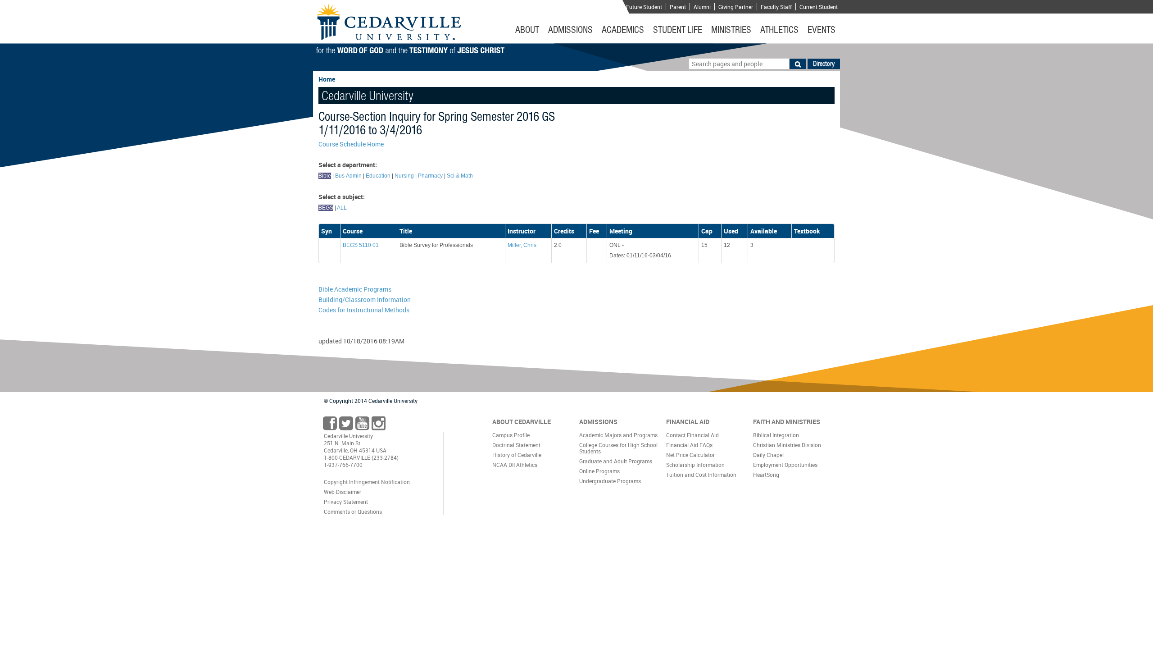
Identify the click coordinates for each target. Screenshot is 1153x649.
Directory (824, 63)
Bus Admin (348, 176)
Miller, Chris (522, 245)
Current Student (818, 6)
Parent (678, 6)
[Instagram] (379, 425)
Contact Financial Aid (692, 435)
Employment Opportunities (785, 464)
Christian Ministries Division (787, 444)
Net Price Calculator (690, 454)
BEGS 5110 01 (361, 245)
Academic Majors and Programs (618, 435)
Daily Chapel (768, 454)
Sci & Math (460, 176)
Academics (623, 30)
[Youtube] (362, 425)
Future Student (644, 6)
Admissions (570, 30)
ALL (342, 208)
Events (821, 30)
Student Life (677, 30)
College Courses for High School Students (618, 448)
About (527, 30)
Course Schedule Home (351, 144)
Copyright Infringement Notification (367, 481)
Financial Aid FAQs (689, 444)
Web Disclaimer (342, 491)
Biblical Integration (776, 435)
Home (326, 79)
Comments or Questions (353, 511)
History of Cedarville (516, 454)
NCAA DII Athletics (514, 464)
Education (378, 176)
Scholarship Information (695, 464)
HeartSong (766, 474)
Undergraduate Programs (610, 480)
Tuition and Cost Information (701, 474)
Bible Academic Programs (354, 289)
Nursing (404, 176)
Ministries (731, 30)
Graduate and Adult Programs (615, 461)
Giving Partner (735, 6)
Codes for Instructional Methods (363, 310)
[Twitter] (346, 425)
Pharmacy (430, 176)
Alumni (702, 6)
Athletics (779, 30)
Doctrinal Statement (516, 444)
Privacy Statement (346, 501)
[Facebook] (330, 425)
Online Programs (599, 471)
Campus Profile (511, 435)
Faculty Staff (776, 6)
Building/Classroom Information (364, 299)
